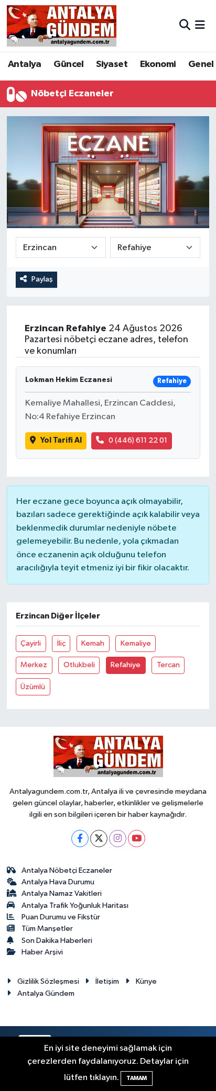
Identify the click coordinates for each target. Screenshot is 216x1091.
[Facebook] (80, 838)
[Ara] (184, 25)
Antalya (24, 64)
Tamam (136, 1078)
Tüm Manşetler (47, 928)
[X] (98, 838)
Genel (201, 64)
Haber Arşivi (42, 952)
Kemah (92, 643)
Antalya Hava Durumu (57, 882)
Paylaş (42, 279)
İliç (61, 643)
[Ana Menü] (200, 25)
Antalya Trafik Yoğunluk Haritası (74, 905)
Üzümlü (32, 687)
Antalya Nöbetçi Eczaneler (66, 870)
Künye (146, 981)
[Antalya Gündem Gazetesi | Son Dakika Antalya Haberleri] (61, 25)
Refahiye (126, 665)
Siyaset (111, 64)
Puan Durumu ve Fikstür (60, 917)
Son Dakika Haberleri (56, 940)
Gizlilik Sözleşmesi (48, 981)
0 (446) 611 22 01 (138, 440)
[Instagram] (117, 838)
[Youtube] (136, 838)
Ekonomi (158, 64)
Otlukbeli (79, 665)
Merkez (33, 665)
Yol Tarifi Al (61, 440)
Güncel (68, 64)
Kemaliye (136, 643)
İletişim (107, 981)
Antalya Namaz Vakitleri (61, 893)
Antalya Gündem (45, 993)
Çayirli (30, 643)
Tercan (168, 665)
